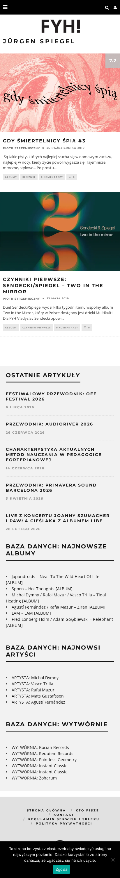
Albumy (11, 176)
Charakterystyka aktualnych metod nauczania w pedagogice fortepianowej (54, 454)
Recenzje (29, 176)
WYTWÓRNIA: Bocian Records (40, 747)
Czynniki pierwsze (36, 327)
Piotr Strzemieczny (21, 147)
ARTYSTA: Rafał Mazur (33, 690)
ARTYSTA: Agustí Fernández (38, 702)
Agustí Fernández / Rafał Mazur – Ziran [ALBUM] (58, 607)
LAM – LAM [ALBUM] (31, 613)
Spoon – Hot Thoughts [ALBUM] (42, 588)
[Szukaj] (107, 7)
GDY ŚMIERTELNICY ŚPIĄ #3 (44, 141)
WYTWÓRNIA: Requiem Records (42, 753)
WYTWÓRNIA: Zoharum (34, 778)
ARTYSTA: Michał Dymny (35, 677)
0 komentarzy (52, 176)
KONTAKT (64, 815)
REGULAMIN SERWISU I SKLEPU (64, 819)
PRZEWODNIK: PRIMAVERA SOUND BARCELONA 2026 (51, 487)
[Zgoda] (113, 860)
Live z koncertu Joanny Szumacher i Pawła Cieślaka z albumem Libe (58, 518)
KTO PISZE (87, 810)
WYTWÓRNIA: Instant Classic (39, 765)
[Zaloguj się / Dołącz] (115, 7)
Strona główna (46, 810)
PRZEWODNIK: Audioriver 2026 (49, 424)
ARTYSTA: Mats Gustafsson (38, 696)
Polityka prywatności (64, 823)
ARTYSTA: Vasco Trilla (32, 683)
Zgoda (61, 869)
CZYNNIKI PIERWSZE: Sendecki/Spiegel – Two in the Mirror (53, 285)
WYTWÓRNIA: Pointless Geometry (44, 759)
